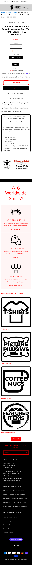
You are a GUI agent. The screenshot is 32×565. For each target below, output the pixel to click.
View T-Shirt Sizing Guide (12, 111)
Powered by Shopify (22, 559)
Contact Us (15, 257)
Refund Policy (7, 525)
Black (15, 64)
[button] (3, 8)
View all (16, 439)
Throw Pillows (6, 364)
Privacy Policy (7, 529)
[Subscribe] (27, 453)
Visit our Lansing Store (10, 517)
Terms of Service (8, 532)
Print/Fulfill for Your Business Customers (15, 506)
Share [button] (17, 39)
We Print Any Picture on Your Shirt (13, 491)
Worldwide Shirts (13, 559)
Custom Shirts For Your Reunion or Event (15, 498)
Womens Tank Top (15, 57)
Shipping (11, 70)
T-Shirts (4, 329)
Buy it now (16, 88)
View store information (16, 98)
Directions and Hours (15, 286)
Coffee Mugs (6, 398)
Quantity (16, 43)
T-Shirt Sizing (7, 521)
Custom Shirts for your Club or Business (14, 502)
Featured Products (8, 433)
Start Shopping (15, 229)
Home (3, 12)
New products (12, 12)
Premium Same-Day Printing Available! (14, 494)
